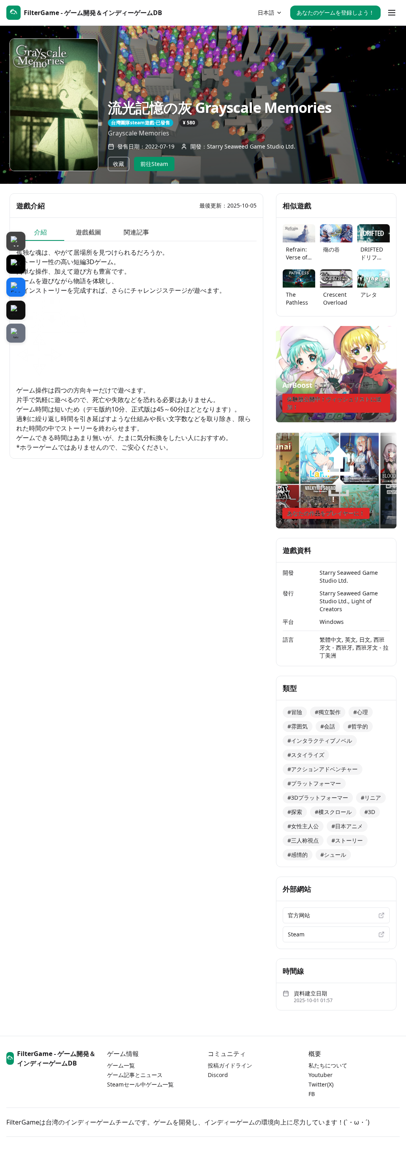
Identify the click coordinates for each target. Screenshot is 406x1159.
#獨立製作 (328, 712)
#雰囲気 (297, 726)
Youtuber (320, 1075)
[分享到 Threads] (15, 310)
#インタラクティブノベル (319, 740)
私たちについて (327, 1065)
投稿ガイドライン (230, 1065)
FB (311, 1094)
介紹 (40, 232)
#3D (369, 812)
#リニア (371, 797)
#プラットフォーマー (314, 783)
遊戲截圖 (88, 232)
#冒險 (294, 712)
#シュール (333, 854)
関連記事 (136, 232)
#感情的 (297, 854)
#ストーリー (347, 840)
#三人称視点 (303, 840)
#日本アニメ (347, 826)
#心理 (360, 712)
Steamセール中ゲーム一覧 (140, 1084)
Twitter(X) (320, 1084)
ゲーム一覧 (121, 1065)
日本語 (266, 12)
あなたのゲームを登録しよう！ (335, 12)
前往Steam (154, 164)
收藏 (118, 164)
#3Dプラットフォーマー (317, 797)
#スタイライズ (305, 755)
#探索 (294, 812)
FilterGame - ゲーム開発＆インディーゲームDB (56, 1058)
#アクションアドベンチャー (322, 769)
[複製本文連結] (15, 333)
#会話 (327, 726)
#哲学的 (358, 726)
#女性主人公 (303, 826)
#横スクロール (333, 812)
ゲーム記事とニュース (135, 1075)
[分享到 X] (15, 264)
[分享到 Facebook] (15, 287)
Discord (218, 1075)
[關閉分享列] (15, 241)
